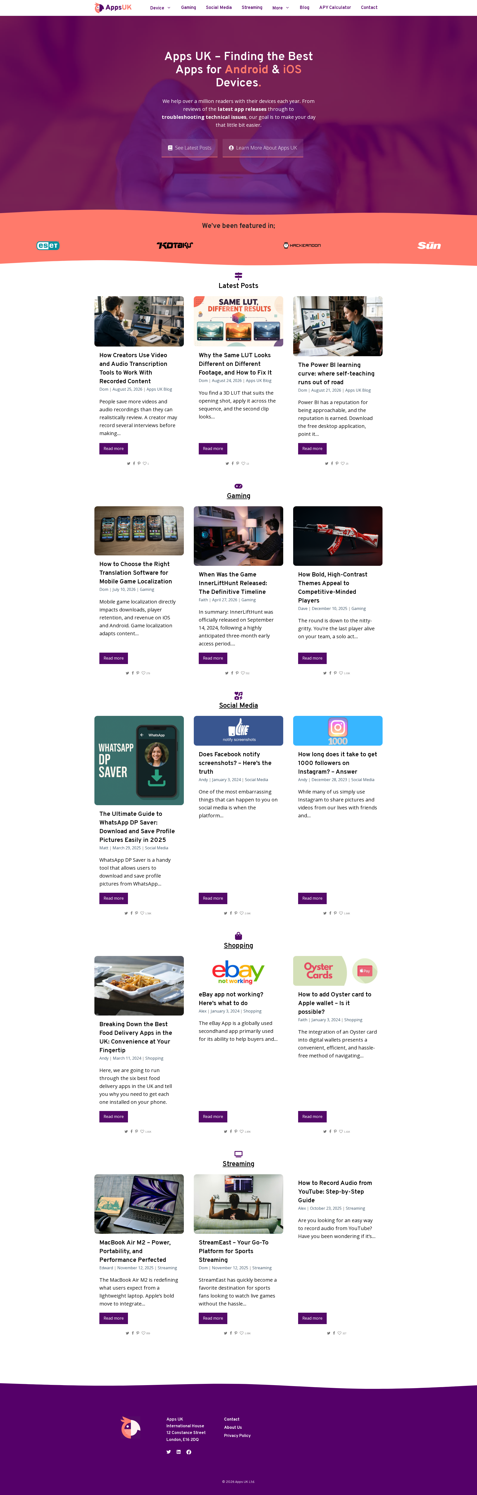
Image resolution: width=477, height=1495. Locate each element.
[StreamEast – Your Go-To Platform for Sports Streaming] (238, 1229)
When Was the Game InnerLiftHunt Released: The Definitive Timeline (233, 583)
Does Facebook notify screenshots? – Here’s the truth (235, 763)
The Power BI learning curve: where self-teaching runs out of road (336, 374)
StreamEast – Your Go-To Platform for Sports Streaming (234, 1251)
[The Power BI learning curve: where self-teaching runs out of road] (338, 352)
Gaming (188, 7)
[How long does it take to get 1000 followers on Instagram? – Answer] (338, 741)
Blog (304, 7)
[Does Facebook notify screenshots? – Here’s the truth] (238, 741)
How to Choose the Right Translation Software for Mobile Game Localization (135, 573)
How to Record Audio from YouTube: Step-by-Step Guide (335, 1192)
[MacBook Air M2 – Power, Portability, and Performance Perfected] (139, 1229)
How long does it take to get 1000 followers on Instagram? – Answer (337, 763)
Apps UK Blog (159, 389)
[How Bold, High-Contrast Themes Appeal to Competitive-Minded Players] (338, 561)
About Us (233, 1428)
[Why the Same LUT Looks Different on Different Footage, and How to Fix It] (238, 342)
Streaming (252, 7)
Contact (369, 7)
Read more (114, 448)
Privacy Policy (237, 1436)
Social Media (219, 7)
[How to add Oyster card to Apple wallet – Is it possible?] (338, 981)
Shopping (154, 1058)
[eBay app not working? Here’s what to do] (238, 981)
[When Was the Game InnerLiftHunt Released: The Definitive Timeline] (238, 561)
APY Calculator (335, 7)
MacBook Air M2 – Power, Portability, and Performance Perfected (135, 1251)
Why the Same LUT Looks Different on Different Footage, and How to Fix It (235, 364)
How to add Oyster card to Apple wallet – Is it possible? (334, 1003)
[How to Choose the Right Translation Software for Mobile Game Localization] (139, 551)
